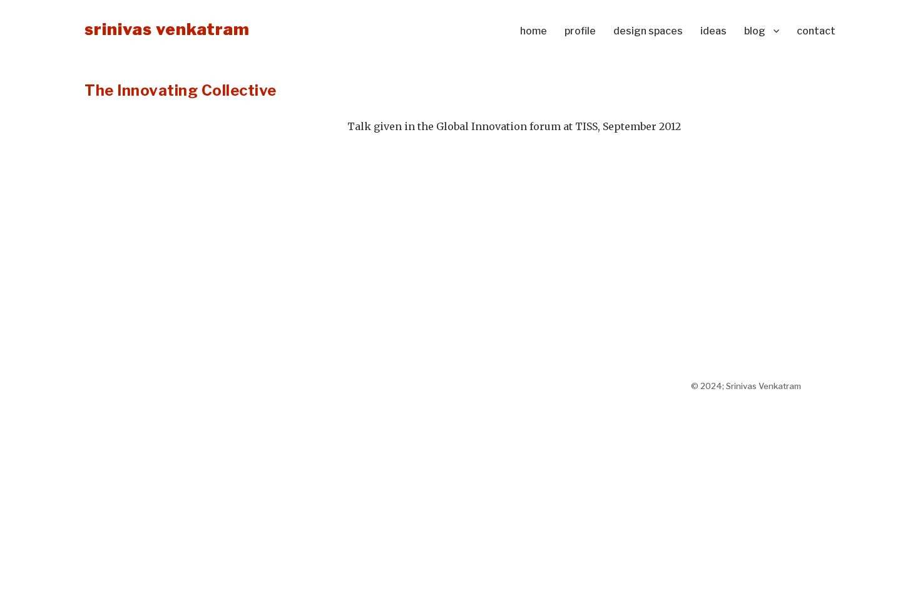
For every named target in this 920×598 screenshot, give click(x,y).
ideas (713, 31)
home (533, 31)
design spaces (648, 31)
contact (816, 31)
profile (580, 31)
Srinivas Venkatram (167, 29)
